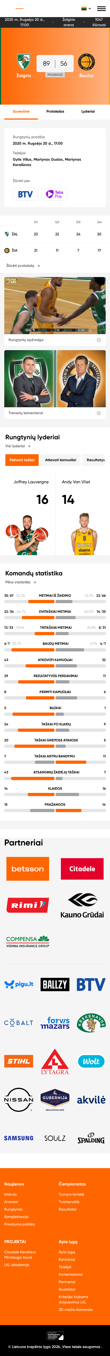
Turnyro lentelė (71, 1194)
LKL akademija (16, 1265)
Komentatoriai (71, 1274)
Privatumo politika (19, 1224)
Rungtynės (13, 1209)
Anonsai (11, 1202)
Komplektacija (16, 1217)
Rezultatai (67, 1209)
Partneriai (67, 1282)
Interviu (10, 1194)
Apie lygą (67, 1252)
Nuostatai (67, 1289)
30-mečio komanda (76, 1309)
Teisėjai (65, 1267)
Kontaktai (67, 1259)
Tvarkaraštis (69, 1202)
